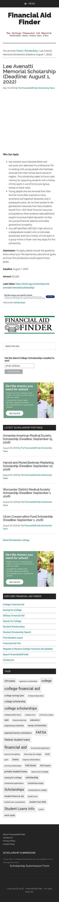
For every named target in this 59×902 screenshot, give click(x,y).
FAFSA (41, 732)
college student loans (12, 715)
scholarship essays (35, 783)
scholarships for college (37, 790)
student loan (33, 796)
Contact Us (8, 660)
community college (46, 715)
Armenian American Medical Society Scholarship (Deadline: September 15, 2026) (28, 439)
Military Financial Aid (13, 615)
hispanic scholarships (31, 760)
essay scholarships (37, 725)
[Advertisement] (29, 123)
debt (6, 720)
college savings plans (35, 696)
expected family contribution (18, 733)
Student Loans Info (19, 809)
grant (6, 760)
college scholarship (14, 701)
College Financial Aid (13, 604)
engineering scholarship (14, 726)
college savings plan (14, 695)
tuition (41, 809)
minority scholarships (12, 766)
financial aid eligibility (12, 754)
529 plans (9, 681)
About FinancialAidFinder (15, 654)
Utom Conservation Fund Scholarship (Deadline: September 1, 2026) (28, 518)
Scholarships (19, 302)
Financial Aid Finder (29, 18)
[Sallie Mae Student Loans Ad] (29, 299)
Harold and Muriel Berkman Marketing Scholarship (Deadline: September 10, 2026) (28, 466)
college (46, 681)
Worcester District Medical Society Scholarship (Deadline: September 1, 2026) (27, 493)
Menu (31, 3)
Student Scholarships (14, 626)
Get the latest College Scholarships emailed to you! (29, 359)
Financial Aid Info (12, 643)
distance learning (19, 720)
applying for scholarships (28, 681)
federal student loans (17, 739)
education (35, 720)
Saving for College (12, 610)
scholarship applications (13, 783)
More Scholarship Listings (16, 540)
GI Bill (47, 754)
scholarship (32, 777)
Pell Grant (30, 765)
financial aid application (40, 748)
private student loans (15, 771)
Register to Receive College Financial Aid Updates (28, 648)
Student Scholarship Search (17, 632)
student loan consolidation (14, 802)
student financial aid (14, 796)
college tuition (30, 715)
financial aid (15, 747)
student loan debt (37, 802)
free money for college (32, 754)
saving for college (12, 777)
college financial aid (22, 688)
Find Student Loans (13, 637)
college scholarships (20, 708)
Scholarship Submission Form (29, 866)
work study (9, 815)
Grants (15, 759)
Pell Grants (45, 766)
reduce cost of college (39, 772)
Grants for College (12, 621)
